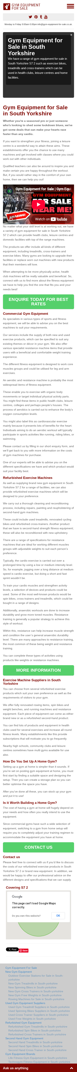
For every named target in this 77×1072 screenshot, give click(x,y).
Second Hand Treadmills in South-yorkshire (35, 1042)
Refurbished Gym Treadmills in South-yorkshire (37, 1026)
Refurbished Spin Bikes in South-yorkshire (34, 1030)
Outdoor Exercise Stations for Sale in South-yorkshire (35, 977)
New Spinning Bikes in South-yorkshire (32, 987)
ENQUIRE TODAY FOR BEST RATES (38, 301)
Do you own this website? (26, 916)
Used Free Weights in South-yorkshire (32, 1018)
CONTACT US (38, 847)
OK (58, 915)
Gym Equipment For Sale (21, 967)
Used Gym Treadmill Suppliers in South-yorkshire (39, 1007)
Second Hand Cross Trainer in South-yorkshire (37, 1050)
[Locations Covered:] (5, 6)
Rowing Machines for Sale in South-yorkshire (36, 999)
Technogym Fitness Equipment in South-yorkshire (39, 1061)
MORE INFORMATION (38, 670)
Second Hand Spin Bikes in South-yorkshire (35, 1046)
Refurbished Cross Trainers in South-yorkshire (37, 1034)
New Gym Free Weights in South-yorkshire (35, 995)
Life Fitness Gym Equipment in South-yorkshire (37, 1057)
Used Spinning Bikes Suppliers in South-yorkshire (39, 1010)
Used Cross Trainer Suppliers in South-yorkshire (38, 1014)
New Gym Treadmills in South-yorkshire (33, 983)
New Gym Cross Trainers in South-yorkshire (35, 991)
